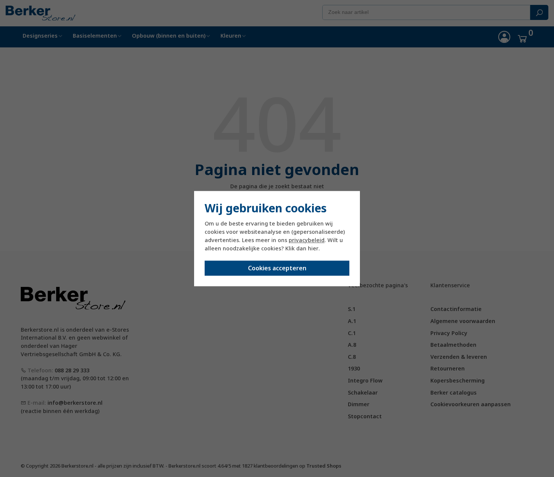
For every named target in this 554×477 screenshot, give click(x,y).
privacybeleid (306, 240)
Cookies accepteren (277, 268)
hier (313, 248)
